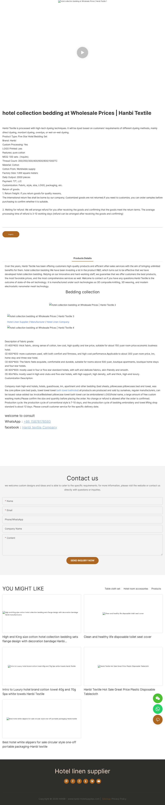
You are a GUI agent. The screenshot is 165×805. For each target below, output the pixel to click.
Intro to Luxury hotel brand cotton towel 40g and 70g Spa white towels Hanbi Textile (39, 692)
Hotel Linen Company (58, 321)
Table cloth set (112, 588)
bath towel (62, 390)
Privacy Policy (119, 798)
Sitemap (106, 798)
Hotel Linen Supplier (17, 321)
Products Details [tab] (82, 258)
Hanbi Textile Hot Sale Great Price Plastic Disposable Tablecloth (119, 692)
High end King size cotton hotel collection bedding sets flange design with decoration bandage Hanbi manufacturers (40, 639)
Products (156, 588)
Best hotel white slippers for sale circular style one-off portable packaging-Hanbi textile (39, 744)
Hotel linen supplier (82, 771)
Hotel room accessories (136, 588)
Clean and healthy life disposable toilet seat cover (117, 636)
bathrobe (73, 390)
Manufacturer (37, 321)
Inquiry (11, 234)
